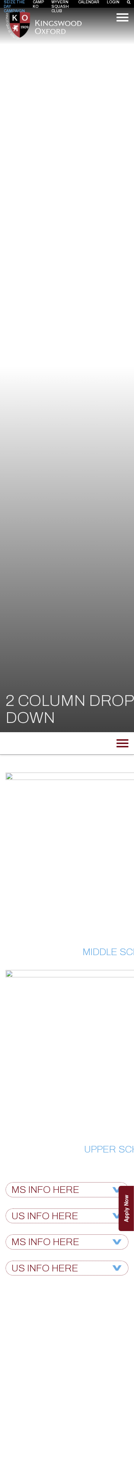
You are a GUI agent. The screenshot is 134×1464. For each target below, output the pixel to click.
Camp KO (38, 4)
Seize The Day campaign (14, 6)
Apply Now (126, 1208)
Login (113, 2)
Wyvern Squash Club (60, 6)
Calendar (88, 2)
